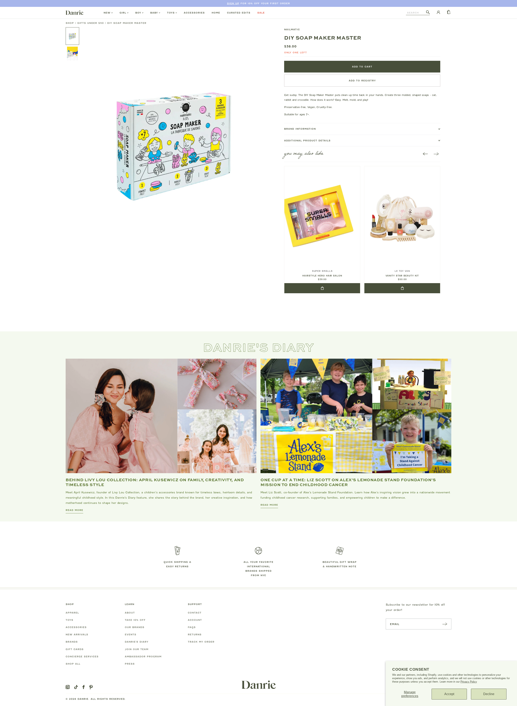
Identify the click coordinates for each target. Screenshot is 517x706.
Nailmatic (292, 29)
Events (130, 634)
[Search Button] (428, 12)
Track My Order (201, 641)
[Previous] (425, 154)
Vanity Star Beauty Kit (402, 275)
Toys (171, 12)
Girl (123, 12)
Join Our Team (136, 649)
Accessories (194, 12)
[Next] (436, 154)
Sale (261, 12)
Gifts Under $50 (90, 23)
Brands (72, 641)
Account (195, 620)
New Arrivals (77, 634)
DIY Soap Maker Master (126, 23)
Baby (154, 12)
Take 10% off (135, 620)
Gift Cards (75, 649)
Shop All (73, 663)
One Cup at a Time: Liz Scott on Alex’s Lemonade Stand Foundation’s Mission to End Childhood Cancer (348, 482)
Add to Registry (362, 80)
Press (130, 663)
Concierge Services (82, 656)
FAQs (192, 627)
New (107, 12)
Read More (74, 510)
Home (216, 12)
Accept (449, 694)
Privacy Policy (468, 681)
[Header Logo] (74, 12)
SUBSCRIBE (445, 624)
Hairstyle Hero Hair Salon (322, 275)
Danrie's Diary (136, 641)
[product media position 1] (174, 144)
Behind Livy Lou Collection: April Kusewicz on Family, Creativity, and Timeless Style (155, 482)
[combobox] (416, 13)
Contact (195, 612)
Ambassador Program (143, 656)
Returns (195, 634)
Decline (488, 694)
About (130, 612)
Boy (138, 12)
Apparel (72, 612)
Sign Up (233, 3)
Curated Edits (238, 12)
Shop (70, 23)
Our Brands (134, 627)
